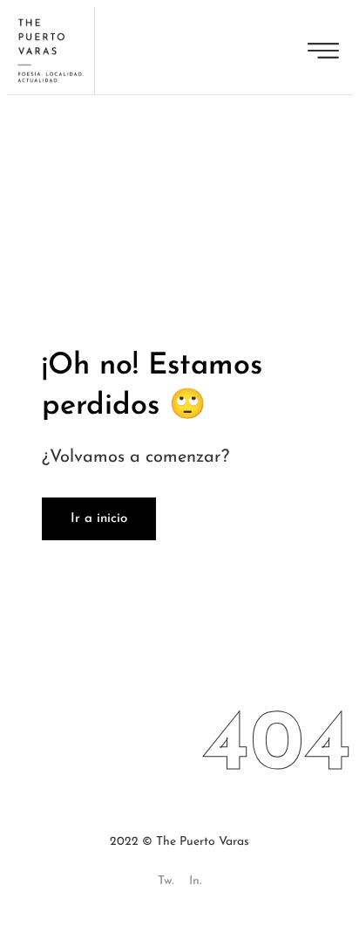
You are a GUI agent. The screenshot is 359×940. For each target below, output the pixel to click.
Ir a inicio (99, 518)
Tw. (165, 881)
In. (195, 881)
